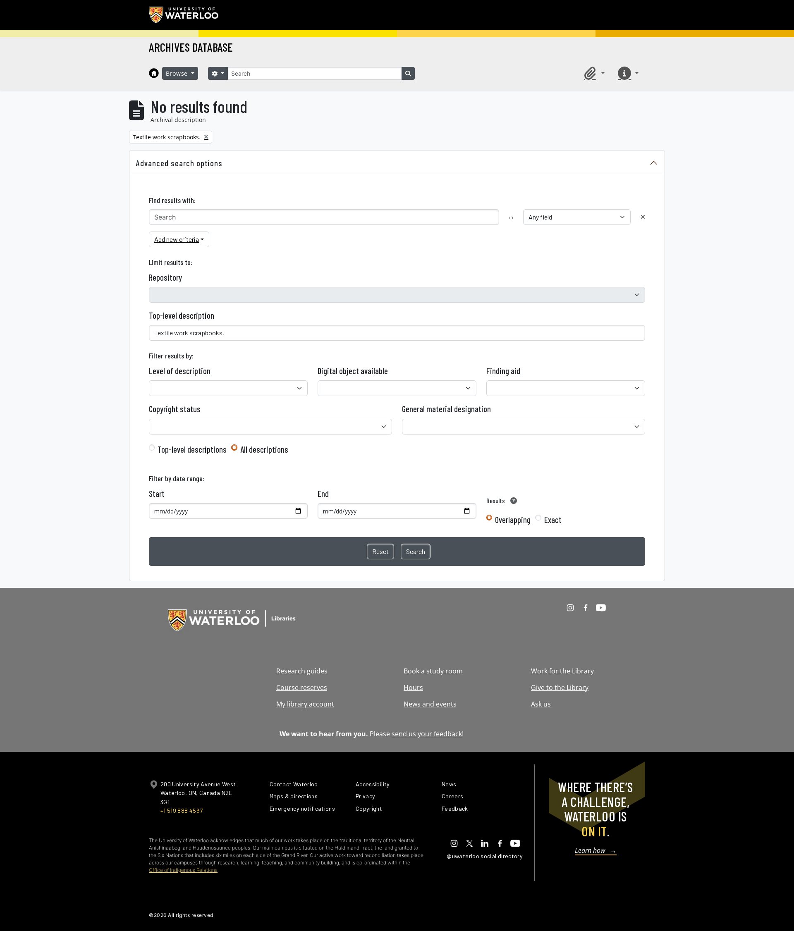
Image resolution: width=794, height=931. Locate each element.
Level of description (179, 371)
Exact (553, 520)
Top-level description (181, 315)
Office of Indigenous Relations (183, 870)
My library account (305, 704)
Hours (413, 687)
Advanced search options (179, 163)
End (323, 494)
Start (157, 494)
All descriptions (264, 449)
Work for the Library (562, 671)
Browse (178, 73)
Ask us (541, 704)
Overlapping (513, 520)
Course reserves (301, 687)
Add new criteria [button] (176, 239)
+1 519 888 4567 (181, 810)
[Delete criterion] (643, 216)
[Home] (154, 73)
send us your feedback (427, 733)
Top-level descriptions (192, 449)
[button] (593, 73)
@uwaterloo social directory (485, 855)
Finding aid (503, 371)
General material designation (446, 409)
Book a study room (433, 671)
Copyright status (175, 409)
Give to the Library (559, 687)
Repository (165, 277)
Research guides (302, 671)
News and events (430, 704)
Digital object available (353, 371)
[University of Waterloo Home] (184, 15)
